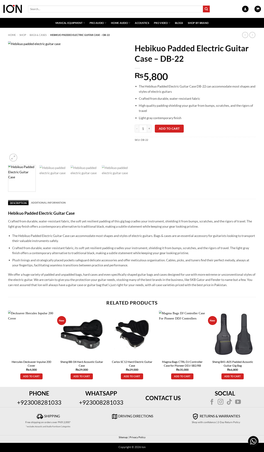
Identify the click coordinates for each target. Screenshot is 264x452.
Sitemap (123, 437)
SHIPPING (51, 416)
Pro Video (161, 22)
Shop (22, 34)
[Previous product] (252, 35)
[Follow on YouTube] (238, 402)
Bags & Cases (38, 34)
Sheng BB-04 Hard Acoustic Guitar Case (81, 363)
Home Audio (119, 22)
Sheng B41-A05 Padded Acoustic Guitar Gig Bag (232, 363)
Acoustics (142, 22)
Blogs (179, 22)
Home (12, 34)
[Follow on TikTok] (229, 402)
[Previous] (15, 102)
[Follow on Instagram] (220, 402)
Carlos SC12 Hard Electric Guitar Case (132, 363)
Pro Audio (97, 22)
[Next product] (245, 35)
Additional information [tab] (48, 202)
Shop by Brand (198, 22)
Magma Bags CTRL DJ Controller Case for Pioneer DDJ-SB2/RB (182, 363)
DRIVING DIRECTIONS (135, 416)
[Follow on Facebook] (212, 402)
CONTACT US (163, 397)
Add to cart (169, 128)
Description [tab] (18, 202)
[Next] (122, 102)
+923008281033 (39, 402)
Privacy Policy (137, 437)
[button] (245, 9)
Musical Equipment (69, 22)
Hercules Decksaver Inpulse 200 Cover (31, 363)
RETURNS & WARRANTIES (219, 416)
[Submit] (206, 9)
